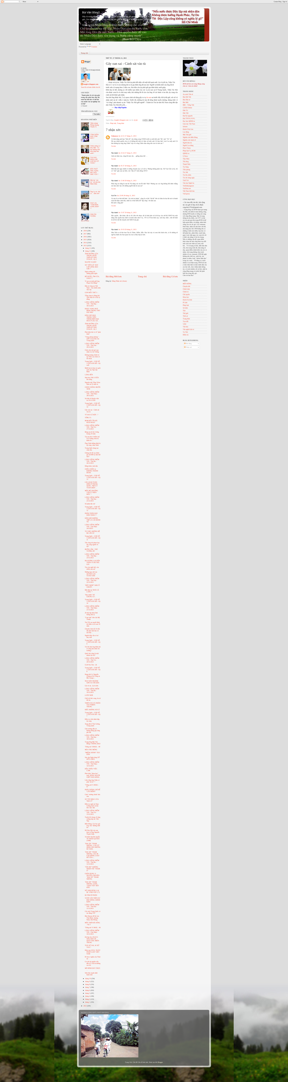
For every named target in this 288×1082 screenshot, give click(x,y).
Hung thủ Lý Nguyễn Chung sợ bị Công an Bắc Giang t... (92, 676)
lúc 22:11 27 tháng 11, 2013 (127, 136)
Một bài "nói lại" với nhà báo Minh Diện (95, 182)
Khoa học (186, 297)
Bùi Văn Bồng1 (91, 12)
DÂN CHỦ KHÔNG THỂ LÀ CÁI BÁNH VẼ (92, 520)
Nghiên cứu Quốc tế (189, 140)
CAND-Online (187, 108)
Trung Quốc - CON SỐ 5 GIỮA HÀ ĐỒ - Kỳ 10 (92, 601)
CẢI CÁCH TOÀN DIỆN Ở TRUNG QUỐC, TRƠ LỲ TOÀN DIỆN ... (91, 485)
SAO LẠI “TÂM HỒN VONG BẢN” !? (94, 205)
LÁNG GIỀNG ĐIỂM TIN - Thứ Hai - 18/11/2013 (92, 737)
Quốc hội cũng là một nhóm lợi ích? (92, 654)
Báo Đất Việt (187, 97)
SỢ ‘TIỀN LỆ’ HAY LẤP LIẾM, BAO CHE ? (91, 266)
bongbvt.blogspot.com (90, 84)
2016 (85, 237)
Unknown (114, 136)
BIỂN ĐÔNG (187, 284)
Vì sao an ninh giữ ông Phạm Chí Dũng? (92, 282)
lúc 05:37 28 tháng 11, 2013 (127, 166)
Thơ (184, 310)
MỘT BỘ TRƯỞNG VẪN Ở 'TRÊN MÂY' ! (91, 492)
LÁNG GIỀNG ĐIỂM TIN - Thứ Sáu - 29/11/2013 (92, 345)
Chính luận (186, 289)
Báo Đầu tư (186, 100)
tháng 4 (87, 996)
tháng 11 (88, 251)
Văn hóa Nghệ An (188, 183)
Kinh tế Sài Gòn (188, 129)
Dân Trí (185, 110)
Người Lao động (188, 145)
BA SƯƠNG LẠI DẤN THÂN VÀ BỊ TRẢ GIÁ (92, 562)
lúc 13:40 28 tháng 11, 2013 (127, 180)
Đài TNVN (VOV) (189, 118)
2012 (85, 1006)
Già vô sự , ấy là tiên (91, 686)
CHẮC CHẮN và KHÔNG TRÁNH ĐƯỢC (91, 471)
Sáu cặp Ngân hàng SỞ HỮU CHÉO (92, 758)
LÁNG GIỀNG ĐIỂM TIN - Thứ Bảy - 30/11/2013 (92, 304)
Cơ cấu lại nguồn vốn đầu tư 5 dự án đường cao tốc (92, 963)
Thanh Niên (186, 164)
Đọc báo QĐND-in (189, 121)
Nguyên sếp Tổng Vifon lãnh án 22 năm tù (92, 383)
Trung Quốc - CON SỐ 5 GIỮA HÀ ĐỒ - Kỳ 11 (92, 538)
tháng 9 (87, 981)
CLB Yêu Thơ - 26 (91, 665)
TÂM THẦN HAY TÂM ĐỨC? (94, 136)
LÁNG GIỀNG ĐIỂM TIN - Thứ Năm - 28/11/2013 (92, 393)
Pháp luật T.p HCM (189, 151)
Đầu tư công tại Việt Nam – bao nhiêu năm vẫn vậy (93, 287)
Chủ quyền (186, 294)
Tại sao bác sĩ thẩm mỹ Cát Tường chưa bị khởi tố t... (92, 438)
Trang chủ (84, 53)
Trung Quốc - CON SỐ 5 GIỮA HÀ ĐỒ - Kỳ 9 (92, 642)
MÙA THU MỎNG (91, 750)
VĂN (184, 324)
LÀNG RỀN (89, 375)
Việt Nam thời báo (189, 191)
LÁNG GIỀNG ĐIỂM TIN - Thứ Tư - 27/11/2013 (92, 427)
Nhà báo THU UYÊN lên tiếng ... (92, 378)
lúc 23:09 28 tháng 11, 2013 (126, 195)
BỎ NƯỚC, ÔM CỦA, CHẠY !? (92, 277)
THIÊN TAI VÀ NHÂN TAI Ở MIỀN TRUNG (92, 704)
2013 (85, 245)
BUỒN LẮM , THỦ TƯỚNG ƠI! (91, 550)
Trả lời (113, 146)
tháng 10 (88, 978)
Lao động (186, 132)
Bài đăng (189, 343)
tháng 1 (87, 1002)
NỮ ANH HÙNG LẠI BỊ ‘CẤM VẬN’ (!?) (92, 891)
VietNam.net (187, 188)
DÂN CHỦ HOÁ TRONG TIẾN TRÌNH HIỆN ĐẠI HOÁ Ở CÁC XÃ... (92, 318)
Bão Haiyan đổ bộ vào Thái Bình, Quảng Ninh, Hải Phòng (92, 918)
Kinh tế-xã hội (187, 300)
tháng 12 (88, 248)
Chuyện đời (186, 286)
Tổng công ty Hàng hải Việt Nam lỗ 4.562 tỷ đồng (92, 297)
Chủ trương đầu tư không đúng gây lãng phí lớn (92, 730)
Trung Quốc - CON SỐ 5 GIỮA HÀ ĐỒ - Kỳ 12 (92, 508)
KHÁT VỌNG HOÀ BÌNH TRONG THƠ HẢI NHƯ (92, 310)
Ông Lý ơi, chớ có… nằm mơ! (95, 192)
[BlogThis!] (146, 120)
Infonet (185, 126)
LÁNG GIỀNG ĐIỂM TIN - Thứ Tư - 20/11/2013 (92, 660)
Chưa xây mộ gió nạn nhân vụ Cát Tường (92, 351)
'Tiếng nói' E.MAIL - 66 (93, 927)
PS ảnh (185, 302)
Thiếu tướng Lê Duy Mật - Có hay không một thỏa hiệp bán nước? (95, 149)
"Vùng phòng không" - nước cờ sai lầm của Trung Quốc (92, 338)
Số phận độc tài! (90, 504)
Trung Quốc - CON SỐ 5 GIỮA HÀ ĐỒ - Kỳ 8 (92, 669)
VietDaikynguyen (188, 186)
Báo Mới (185, 102)
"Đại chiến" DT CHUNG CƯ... (90, 595)
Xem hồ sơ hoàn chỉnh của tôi (90, 87)
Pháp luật (113, 123)
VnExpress (186, 194)
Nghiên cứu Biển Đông (190, 137)
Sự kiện (185, 308)
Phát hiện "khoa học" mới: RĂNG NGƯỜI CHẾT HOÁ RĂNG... (93, 775)
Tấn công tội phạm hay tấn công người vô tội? (92, 544)
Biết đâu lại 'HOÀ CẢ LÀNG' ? (92, 591)
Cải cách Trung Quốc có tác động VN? (92, 912)
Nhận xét (189, 347)
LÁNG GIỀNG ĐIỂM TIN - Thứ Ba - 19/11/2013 (92, 690)
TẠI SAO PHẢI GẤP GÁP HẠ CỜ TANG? (94, 160)
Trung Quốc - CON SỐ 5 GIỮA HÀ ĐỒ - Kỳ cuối (92, 363)
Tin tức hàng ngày (189, 178)
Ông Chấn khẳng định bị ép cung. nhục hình (92, 444)
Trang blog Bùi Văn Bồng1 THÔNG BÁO (92, 743)
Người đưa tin (187, 143)
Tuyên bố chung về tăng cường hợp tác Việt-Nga (92, 819)
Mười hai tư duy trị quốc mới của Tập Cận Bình (93, 370)
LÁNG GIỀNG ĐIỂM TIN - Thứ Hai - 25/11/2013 (92, 499)
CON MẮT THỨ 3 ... (92, 292)
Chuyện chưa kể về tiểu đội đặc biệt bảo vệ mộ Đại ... (92, 630)
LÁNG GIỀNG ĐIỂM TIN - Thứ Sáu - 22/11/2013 (92, 580)
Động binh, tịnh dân (91, 466)
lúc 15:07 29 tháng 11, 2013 (127, 212)
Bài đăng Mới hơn (114, 276)
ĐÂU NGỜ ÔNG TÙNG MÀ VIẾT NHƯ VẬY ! (94, 171)
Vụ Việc (185, 332)
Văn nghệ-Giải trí (188, 329)
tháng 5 (87, 993)
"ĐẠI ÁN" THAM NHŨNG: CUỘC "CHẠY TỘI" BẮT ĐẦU (92, 884)
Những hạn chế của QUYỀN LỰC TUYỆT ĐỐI (91, 573)
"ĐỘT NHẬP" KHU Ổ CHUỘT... (92, 586)
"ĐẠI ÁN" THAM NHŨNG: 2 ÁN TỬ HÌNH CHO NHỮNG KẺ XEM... (92, 846)
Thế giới (185, 313)
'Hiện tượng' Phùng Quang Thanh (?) (94, 125)
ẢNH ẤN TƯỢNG (93, 215)
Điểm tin (185, 335)
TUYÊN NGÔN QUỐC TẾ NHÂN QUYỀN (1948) (92, 838)
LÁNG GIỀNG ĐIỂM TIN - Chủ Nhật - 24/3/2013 (92, 526)
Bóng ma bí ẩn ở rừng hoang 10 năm (92, 433)
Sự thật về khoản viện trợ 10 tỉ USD (92, 399)
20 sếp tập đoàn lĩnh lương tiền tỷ (91, 613)
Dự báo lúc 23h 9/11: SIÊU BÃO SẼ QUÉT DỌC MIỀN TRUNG (92, 939)
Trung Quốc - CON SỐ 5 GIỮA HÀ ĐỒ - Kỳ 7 (92, 714)
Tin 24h (185, 172)
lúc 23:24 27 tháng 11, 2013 (127, 153)
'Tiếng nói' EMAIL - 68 (92, 747)
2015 (85, 239)
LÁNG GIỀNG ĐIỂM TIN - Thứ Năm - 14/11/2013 (92, 764)
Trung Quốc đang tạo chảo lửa (91, 449)
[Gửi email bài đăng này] (144, 120)
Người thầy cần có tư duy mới (91, 636)
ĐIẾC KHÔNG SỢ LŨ (92, 710)
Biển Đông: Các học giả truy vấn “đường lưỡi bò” (92, 825)
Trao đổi (185, 321)
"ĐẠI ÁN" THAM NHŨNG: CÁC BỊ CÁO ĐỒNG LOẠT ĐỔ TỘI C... (92, 854)
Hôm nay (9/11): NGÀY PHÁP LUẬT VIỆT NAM (92, 952)
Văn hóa (185, 327)
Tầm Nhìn (186, 159)
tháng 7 (87, 987)
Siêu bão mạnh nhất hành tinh (91, 974)
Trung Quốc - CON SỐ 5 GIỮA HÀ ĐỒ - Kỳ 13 (92, 477)
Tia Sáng (186, 167)
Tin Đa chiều (187, 175)
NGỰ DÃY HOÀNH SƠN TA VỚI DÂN (92, 682)
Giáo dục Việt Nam (189, 124)
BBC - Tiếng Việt (188, 105)
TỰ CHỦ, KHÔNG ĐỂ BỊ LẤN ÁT (92, 532)
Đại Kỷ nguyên (187, 116)
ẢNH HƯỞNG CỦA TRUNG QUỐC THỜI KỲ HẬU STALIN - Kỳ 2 (91, 256)
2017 (85, 234)
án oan (148, 97)
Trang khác (120, 123)
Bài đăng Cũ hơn (170, 276)
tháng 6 (87, 990)
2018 (85, 231)
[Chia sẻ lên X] (148, 120)
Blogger (160, 1062)
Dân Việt (185, 113)
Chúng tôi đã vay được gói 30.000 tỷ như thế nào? (92, 454)
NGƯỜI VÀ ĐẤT (90, 262)
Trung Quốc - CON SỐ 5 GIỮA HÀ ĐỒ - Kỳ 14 (92, 405)
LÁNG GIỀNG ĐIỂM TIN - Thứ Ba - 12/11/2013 (92, 862)
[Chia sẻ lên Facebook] (150, 120)
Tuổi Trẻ (186, 180)
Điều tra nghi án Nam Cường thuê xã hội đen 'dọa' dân (92, 805)
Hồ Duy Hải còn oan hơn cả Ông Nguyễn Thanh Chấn (92, 832)
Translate (94, 47)
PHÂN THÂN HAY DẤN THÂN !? (91, 514)
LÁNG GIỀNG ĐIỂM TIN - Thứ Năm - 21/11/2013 (92, 608)
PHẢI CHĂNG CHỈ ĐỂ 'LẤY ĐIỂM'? (92, 790)
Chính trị (186, 292)
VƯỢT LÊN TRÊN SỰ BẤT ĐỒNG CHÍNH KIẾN (92, 900)
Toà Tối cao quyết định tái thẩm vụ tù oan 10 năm (92, 624)
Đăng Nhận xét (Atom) (119, 281)
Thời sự (185, 316)
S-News (185, 156)
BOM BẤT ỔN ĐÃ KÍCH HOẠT (91, 421)
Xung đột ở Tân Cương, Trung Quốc (92, 725)
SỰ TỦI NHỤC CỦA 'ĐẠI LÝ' (92, 800)
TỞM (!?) (88, 417)
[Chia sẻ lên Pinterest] (152, 120)
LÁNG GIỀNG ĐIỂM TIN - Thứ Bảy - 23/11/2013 (92, 556)
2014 (85, 243)
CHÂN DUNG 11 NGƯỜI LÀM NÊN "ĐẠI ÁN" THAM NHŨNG (92, 876)
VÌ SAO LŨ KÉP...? (91, 415)
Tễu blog (186, 161)
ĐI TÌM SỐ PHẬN (91, 895)
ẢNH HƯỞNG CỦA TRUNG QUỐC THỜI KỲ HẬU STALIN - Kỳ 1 (91, 326)
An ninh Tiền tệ (188, 94)
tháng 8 (87, 984)
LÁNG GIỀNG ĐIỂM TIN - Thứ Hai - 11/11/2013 (92, 906)
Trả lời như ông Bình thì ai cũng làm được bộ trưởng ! (93, 648)
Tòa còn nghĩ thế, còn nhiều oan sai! (92, 568)
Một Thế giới (187, 135)
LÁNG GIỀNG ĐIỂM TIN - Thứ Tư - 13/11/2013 (92, 812)
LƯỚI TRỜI (89, 695)
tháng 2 (87, 999)
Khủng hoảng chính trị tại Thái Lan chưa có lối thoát (92, 356)
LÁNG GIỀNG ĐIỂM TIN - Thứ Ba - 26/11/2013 (92, 461)
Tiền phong (186, 169)
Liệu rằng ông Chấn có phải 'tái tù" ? (92, 781)
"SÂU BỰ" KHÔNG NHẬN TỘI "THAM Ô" (92, 868)
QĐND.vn (186, 153)
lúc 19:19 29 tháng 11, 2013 (127, 229)
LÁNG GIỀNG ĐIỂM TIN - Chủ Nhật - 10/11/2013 (92, 932)
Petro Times (187, 148)
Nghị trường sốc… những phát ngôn (91, 272)
